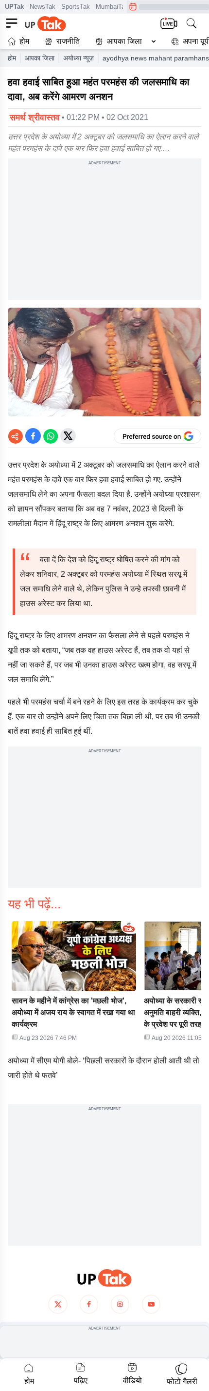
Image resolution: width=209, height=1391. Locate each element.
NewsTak (42, 6)
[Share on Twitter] (68, 436)
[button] (123, 41)
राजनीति (68, 41)
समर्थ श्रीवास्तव (35, 117)
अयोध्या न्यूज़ (78, 58)
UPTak (14, 6)
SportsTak (75, 6)
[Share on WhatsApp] (50, 436)
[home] (104, 1278)
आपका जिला (124, 41)
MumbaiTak (112, 6)
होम (24, 41)
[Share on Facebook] (33, 436)
